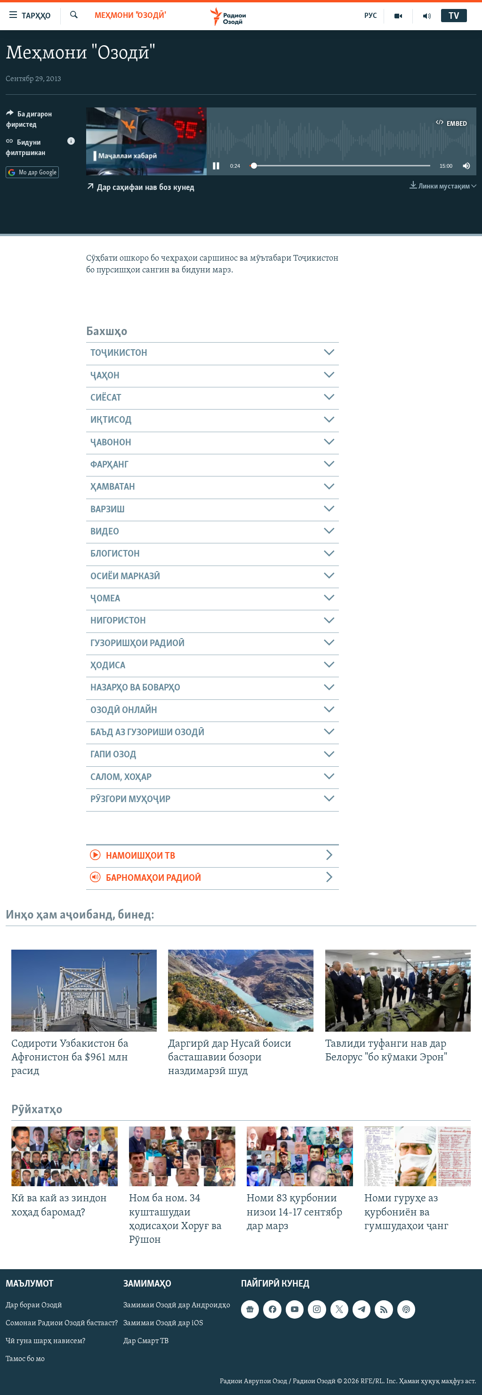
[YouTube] (398, 16)
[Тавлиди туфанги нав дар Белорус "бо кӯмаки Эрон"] (398, 991)
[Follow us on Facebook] (272, 1309)
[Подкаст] (406, 1309)
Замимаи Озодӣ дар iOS (163, 1323)
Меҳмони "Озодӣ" (130, 16)
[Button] (40, 121)
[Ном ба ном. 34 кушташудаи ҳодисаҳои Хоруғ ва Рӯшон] (182, 1156)
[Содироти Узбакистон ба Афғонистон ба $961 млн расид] (84, 991)
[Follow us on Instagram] (317, 1309)
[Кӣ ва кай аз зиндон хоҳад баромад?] (64, 1156)
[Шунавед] (427, 16)
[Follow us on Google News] (250, 1309)
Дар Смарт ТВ (146, 1341)
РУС (370, 16)
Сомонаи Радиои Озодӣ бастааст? (62, 1323)
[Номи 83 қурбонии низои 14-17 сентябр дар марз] (300, 1156)
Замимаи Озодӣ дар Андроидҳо (176, 1305)
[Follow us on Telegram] (361, 1309)
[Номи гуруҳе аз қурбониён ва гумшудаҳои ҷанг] (417, 1156)
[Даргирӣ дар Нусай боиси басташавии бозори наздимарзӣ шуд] (240, 991)
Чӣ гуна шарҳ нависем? (45, 1341)
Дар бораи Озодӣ (34, 1305)
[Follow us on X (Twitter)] (339, 1309)
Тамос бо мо (25, 1359)
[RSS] (384, 1309)
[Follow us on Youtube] (295, 1309)
